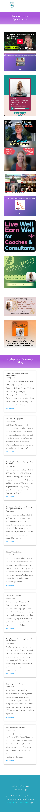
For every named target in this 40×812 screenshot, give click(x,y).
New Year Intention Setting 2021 (15, 727)
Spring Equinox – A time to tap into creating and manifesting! (19, 639)
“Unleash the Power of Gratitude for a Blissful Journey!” (17, 374)
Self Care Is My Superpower (14, 419)
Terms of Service (24, 802)
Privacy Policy (11, 802)
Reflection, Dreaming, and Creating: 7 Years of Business (19, 462)
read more (10, 408)
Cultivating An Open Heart (14, 684)
